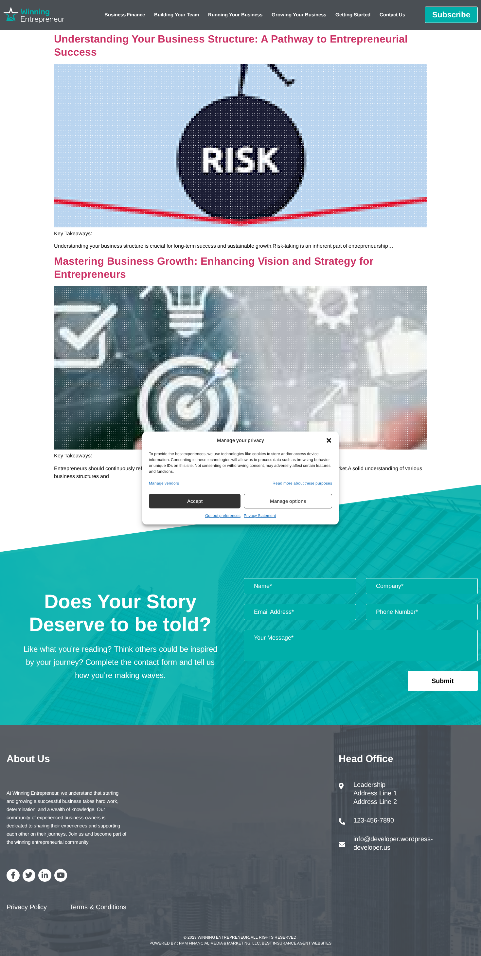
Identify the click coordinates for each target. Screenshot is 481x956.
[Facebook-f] (13, 875)
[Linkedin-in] (44, 875)
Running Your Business (235, 14)
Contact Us (392, 14)
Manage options (288, 501)
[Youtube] (60, 875)
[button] (329, 440)
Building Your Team (176, 14)
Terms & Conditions (98, 907)
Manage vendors (164, 483)
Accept (195, 501)
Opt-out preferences (222, 515)
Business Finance (124, 14)
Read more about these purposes (302, 483)
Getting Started (352, 14)
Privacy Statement (260, 515)
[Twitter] (29, 875)
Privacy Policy (27, 907)
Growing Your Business (299, 14)
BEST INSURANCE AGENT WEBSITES (296, 943)
